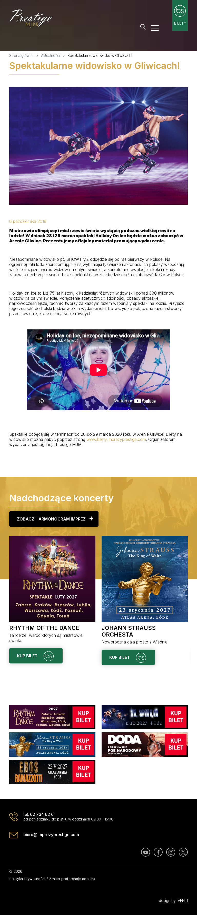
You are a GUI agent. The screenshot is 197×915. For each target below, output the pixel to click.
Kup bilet (27, 655)
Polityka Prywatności (27, 879)
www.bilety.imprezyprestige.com (116, 439)
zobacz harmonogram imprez (51, 519)
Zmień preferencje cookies (72, 879)
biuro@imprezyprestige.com (51, 834)
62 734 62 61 (42, 814)
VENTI (183, 900)
